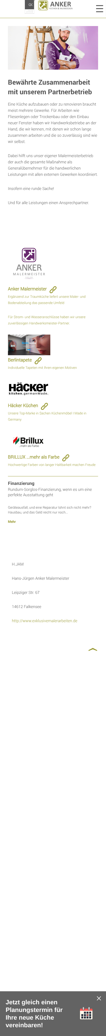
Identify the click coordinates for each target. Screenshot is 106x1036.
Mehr (12, 521)
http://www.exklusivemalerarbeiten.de (44, 620)
